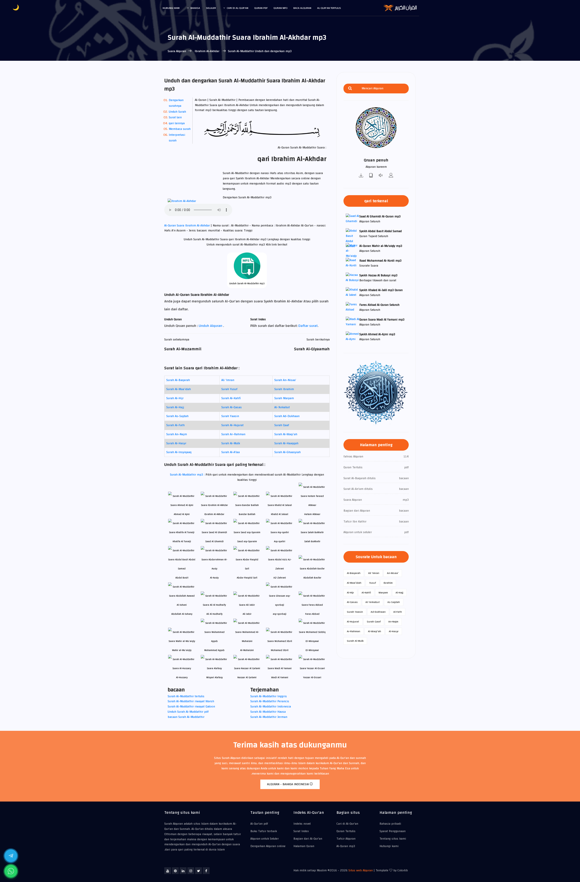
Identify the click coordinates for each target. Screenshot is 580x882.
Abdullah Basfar (312, 577)
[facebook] (206, 870)
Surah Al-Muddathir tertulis (186, 696)
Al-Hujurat (353, 621)
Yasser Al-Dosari (312, 677)
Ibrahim (388, 582)
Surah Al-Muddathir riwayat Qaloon (191, 706)
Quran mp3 (280, 7)
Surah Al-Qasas (231, 407)
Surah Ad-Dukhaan (287, 416)
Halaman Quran (303, 846)
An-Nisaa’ (393, 573)
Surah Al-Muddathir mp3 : (187, 475)
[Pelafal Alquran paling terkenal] (391, 175)
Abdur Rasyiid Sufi (247, 577)
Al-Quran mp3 (345, 846)
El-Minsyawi (312, 650)
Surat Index (301, 831)
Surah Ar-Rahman (233, 434)
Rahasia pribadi (390, 824)
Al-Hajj (399, 592)
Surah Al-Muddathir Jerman (268, 717)
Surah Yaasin (230, 416)
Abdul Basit (181, 577)
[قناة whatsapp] (11, 871)
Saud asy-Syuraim (247, 541)
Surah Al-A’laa (230, 452)
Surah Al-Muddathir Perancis (269, 701)
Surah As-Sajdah (177, 416)
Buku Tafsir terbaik (263, 831)
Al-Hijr (350, 592)
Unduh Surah (177, 112)
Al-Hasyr (394, 631)
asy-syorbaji (279, 614)
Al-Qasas (352, 602)
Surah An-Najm (176, 434)
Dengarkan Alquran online (267, 846)
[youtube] (167, 870)
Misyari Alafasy (214, 677)
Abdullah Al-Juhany (181, 614)
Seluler (211, 7)
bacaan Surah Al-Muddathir (186, 717)
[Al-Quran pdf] (371, 175)
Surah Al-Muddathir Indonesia (270, 706)
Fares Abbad (312, 614)
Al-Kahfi (366, 592)
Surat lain (175, 117)
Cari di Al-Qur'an (237, 7)
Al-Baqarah (353, 573)
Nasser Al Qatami (246, 677)
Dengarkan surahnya (176, 103)
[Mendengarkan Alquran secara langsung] (381, 175)
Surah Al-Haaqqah (286, 443)
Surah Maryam (284, 398)
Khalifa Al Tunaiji (182, 541)
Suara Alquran (177, 51)
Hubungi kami (171, 7)
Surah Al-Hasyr (176, 443)
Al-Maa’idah (354, 582)
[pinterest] (175, 870)
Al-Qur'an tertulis (329, 7)
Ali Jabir (247, 614)
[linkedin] (183, 870)
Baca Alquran (302, 7)
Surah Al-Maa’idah (178, 389)
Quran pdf (261, 7)
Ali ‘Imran (227, 380)
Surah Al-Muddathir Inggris (268, 696)
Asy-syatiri (279, 541)
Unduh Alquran (211, 325)
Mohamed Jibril (279, 650)
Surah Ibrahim (284, 389)
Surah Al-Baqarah (178, 380)
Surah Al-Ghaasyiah (287, 452)
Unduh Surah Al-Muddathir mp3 (247, 283)
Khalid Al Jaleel (279, 514)
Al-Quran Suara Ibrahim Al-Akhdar (187, 225)
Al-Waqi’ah (374, 631)
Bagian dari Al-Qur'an (307, 839)
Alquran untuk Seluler (264, 839)
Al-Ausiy (214, 577)
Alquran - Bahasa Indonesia (288, 784)
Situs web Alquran (360, 870)
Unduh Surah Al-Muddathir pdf (188, 712)
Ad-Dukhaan (378, 611)
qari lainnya (177, 123)
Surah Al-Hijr (175, 398)
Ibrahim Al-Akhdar (207, 51)
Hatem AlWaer (312, 514)
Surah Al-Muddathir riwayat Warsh (191, 701)
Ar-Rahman (353, 631)
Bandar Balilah (247, 514)
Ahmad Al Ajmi (182, 514)
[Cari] (350, 88)
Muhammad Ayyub (214, 650)
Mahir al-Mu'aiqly (181, 650)
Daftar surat (308, 325)
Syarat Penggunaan (392, 831)
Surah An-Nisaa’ (285, 380)
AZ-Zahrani (279, 577)
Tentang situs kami (392, 839)
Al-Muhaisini (247, 650)
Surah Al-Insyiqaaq (178, 452)
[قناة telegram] (11, 855)
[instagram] (190, 870)
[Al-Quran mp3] (361, 175)
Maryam (383, 592)
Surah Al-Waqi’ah (285, 434)
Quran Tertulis (345, 831)
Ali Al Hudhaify (214, 614)
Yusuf (372, 582)
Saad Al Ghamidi (214, 541)
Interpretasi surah (177, 137)
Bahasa (195, 7)
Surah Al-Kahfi (231, 398)
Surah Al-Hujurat (232, 425)
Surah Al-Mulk (230, 443)
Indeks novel (302, 824)
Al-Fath (397, 611)
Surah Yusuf (229, 389)
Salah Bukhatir (312, 541)
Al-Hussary (182, 677)
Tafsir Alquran (345, 839)
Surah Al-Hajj (175, 407)
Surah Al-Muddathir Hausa (268, 712)
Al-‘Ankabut (282, 407)
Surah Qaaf (281, 425)
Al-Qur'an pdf (259, 824)
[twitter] (198, 870)
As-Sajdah (393, 602)
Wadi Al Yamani (279, 677)
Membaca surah (180, 129)
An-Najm (393, 621)
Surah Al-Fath (175, 425)
